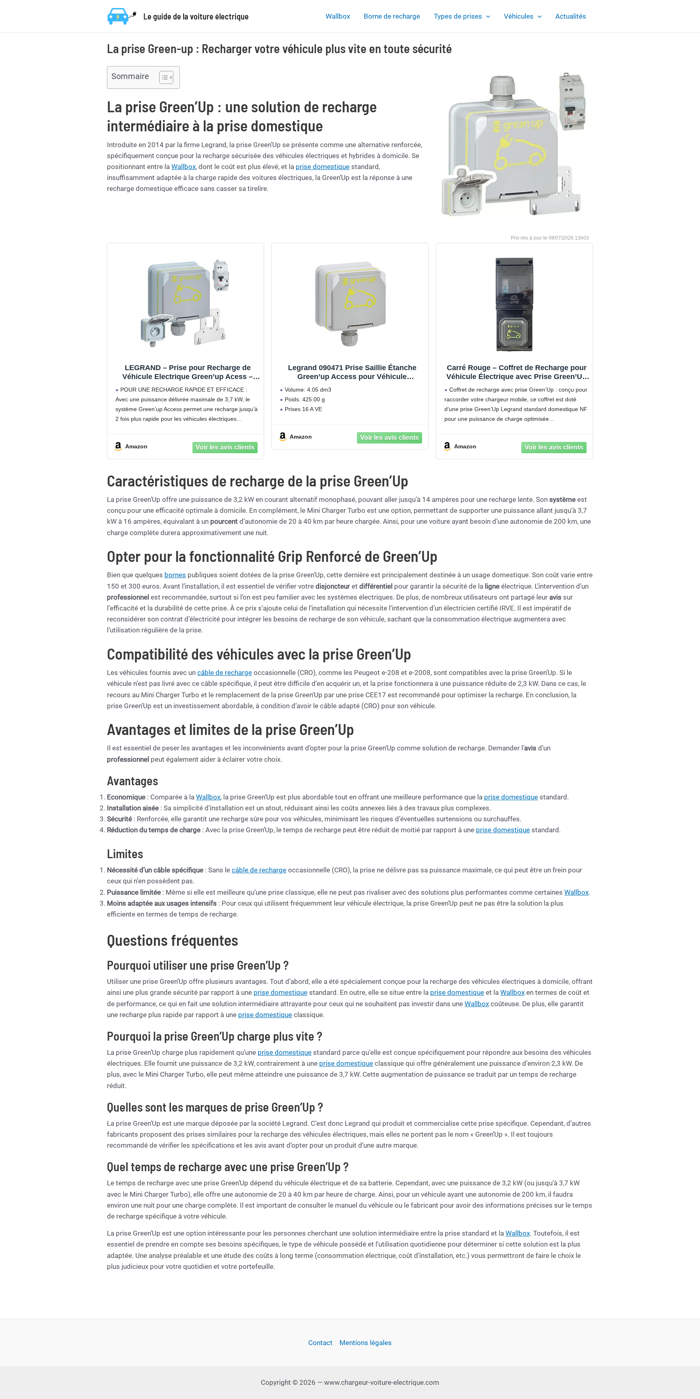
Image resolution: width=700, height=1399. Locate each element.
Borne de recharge (392, 16)
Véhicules (519, 16)
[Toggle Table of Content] (162, 77)
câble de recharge (224, 672)
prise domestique (323, 167)
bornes (175, 575)
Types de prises (458, 16)
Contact (320, 1343)
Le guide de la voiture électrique (196, 16)
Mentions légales (365, 1343)
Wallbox (338, 16)
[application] (486, 16)
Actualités (570, 16)
